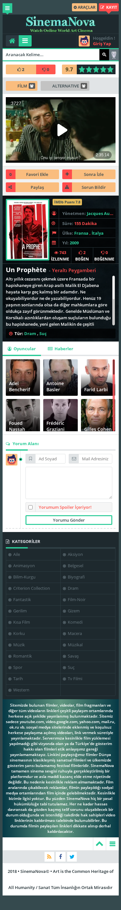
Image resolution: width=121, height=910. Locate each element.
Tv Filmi (74, 678)
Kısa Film (21, 622)
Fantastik (21, 599)
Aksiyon (75, 554)
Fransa (81, 233)
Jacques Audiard (104, 213)
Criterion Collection (31, 588)
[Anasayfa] (12, 40)
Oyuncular (24, 349)
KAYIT (111, 7)
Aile (16, 554)
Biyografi (76, 577)
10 (112, 69)
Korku (18, 633)
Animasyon (23, 565)
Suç (43, 333)
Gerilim (19, 611)
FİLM (22, 86)
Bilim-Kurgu (23, 577)
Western (20, 690)
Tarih (17, 678)
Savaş (73, 656)
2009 (74, 243)
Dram (30, 333)
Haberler (63, 349)
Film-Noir (76, 599)
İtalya (98, 233)
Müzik (18, 645)
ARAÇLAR (86, 7)
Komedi (75, 622)
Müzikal (75, 645)
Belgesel (75, 565)
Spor (17, 667)
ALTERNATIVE (65, 86)
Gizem (73, 611)
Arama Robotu (114, 54)
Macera (74, 633)
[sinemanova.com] (61, 24)
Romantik (22, 656)
